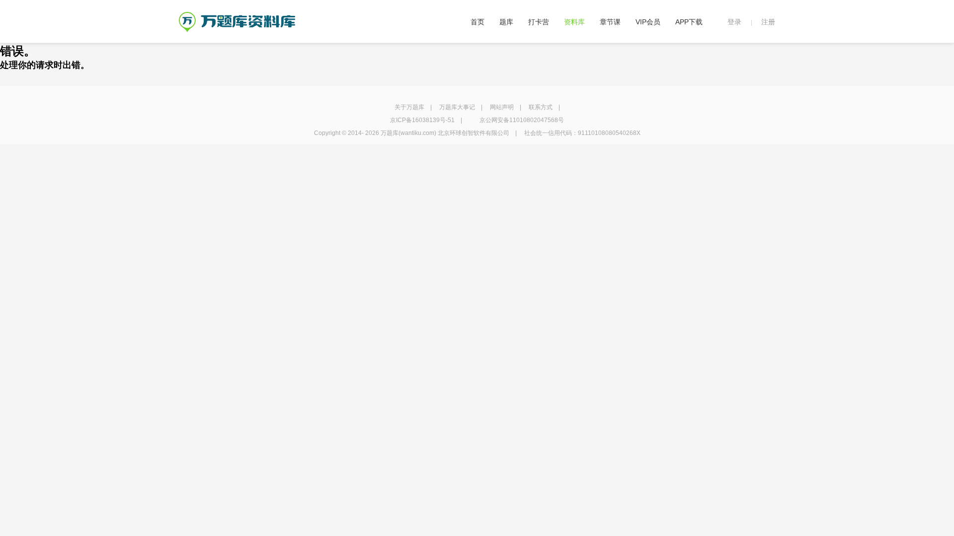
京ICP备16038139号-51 (422, 120)
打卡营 (538, 22)
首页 (477, 22)
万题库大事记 (457, 107)
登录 (734, 22)
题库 (506, 22)
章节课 (610, 22)
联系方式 (541, 107)
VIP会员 (648, 22)
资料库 (574, 22)
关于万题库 (409, 107)
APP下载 (689, 22)
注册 (768, 22)
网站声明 (502, 107)
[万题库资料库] (237, 15)
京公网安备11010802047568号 (521, 120)
